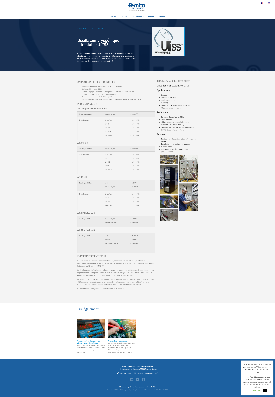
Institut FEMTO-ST (96, 266)
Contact (161, 17)
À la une (151, 17)
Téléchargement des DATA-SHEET (173, 81)
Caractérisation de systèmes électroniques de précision (88, 342)
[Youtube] (137, 379)
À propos (123, 17)
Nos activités (136, 17)
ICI (187, 85)
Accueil (113, 17)
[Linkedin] (131, 379)
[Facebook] (143, 379)
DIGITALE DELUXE (162, 390)
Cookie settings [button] (254, 390)
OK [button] (265, 390)
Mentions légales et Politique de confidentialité (137, 387)
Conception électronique (118, 341)
